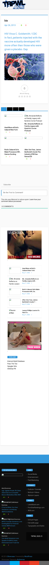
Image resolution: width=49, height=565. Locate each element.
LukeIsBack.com (33, 504)
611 (4, 497)
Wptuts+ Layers (33, 495)
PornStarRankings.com (36, 507)
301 (4, 545)
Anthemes (21, 559)
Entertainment (33, 477)
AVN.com (31, 510)
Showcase (11, 556)
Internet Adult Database (16, 361)
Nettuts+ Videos (33, 492)
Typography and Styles (36, 526)
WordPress (28, 556)
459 (4, 514)
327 (4, 528)
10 (26, 159)
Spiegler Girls (12, 366)
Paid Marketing (33, 480)
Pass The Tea (12, 364)
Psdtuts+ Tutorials (34, 489)
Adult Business (6, 488)
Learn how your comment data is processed (21, 200)
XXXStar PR (11, 369)
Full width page (33, 523)
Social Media (32, 474)
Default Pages (33, 520)
